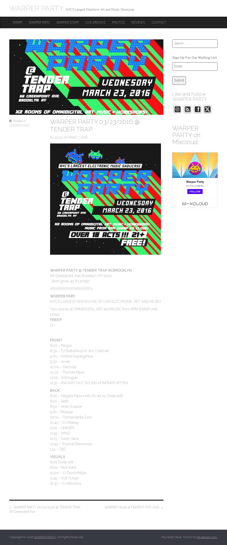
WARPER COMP (67, 22)
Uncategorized (19, 125)
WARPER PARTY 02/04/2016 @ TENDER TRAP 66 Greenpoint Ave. (44, 509)
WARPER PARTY (36, 8)
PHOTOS (118, 22)
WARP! (17, 22)
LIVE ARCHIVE (95, 22)
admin (59, 137)
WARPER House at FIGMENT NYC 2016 (134, 507)
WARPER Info (39, 22)
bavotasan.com (207, 537)
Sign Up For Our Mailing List (194, 57)
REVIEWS (138, 22)
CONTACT (159, 22)
